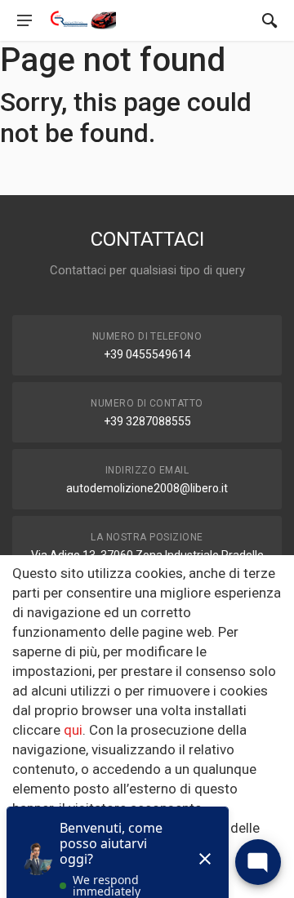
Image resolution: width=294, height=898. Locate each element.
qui (73, 730)
